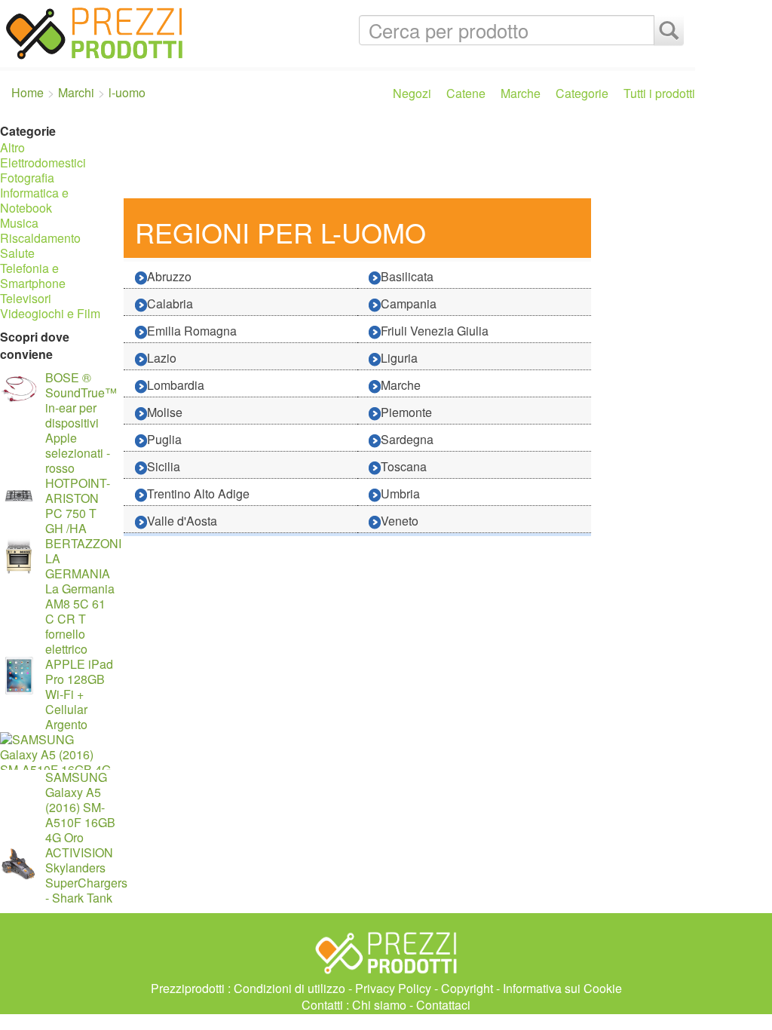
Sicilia (163, 466)
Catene (466, 93)
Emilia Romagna (192, 330)
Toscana (404, 466)
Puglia (164, 439)
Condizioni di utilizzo (289, 988)
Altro (12, 147)
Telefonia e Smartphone (33, 275)
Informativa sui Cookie (562, 988)
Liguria (399, 357)
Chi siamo (379, 1004)
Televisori (25, 298)
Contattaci (443, 1004)
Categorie (582, 93)
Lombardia (175, 385)
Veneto (399, 520)
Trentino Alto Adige (198, 493)
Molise (164, 412)
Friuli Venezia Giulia (435, 330)
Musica (19, 222)
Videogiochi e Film (50, 313)
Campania (409, 303)
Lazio (161, 357)
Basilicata (407, 276)
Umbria (400, 493)
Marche (521, 93)
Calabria (170, 303)
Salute (17, 253)
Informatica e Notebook (34, 200)
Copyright (467, 988)
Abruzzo (169, 276)
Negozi (412, 93)
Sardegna (407, 439)
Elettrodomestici (43, 162)
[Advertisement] (405, 157)
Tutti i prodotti (659, 93)
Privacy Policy (393, 988)
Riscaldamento (40, 238)
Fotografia (27, 177)
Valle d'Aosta (182, 520)
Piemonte (406, 412)
